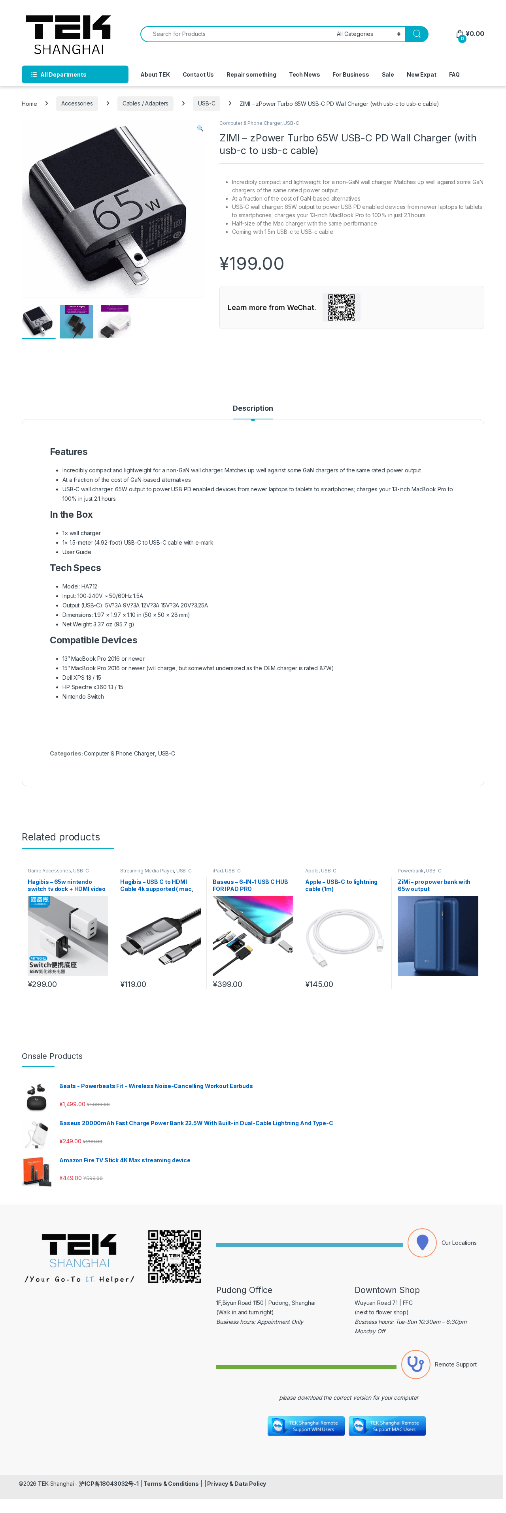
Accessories (77, 103)
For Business (350, 74)
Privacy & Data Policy (236, 1483)
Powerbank (411, 871)
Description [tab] (253, 408)
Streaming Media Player (147, 871)
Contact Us (198, 74)
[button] (200, 128)
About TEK (155, 74)
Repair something (251, 74)
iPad (218, 871)
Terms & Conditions (170, 1483)
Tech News (304, 74)
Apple (312, 871)
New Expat (421, 74)
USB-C (206, 103)
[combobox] (236, 34)
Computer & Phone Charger (250, 123)
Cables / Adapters (146, 103)
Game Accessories (49, 871)
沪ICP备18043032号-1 (109, 1483)
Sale (388, 74)
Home (29, 103)
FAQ (454, 74)
